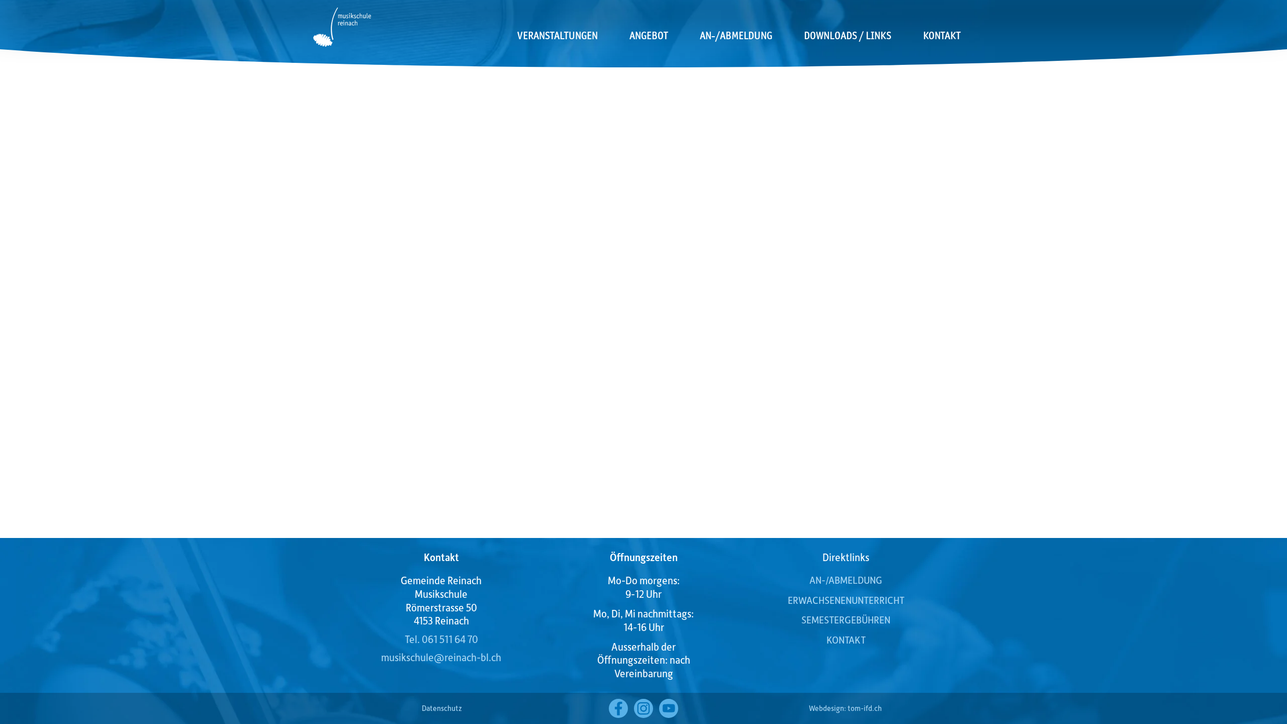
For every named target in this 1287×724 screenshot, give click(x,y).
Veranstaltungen (557, 35)
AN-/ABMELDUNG (845, 580)
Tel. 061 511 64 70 (441, 639)
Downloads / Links (847, 35)
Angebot (648, 35)
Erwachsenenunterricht (846, 600)
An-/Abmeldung (736, 35)
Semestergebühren (845, 619)
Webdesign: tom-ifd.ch (845, 707)
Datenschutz (442, 707)
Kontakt (942, 35)
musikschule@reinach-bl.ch (441, 657)
